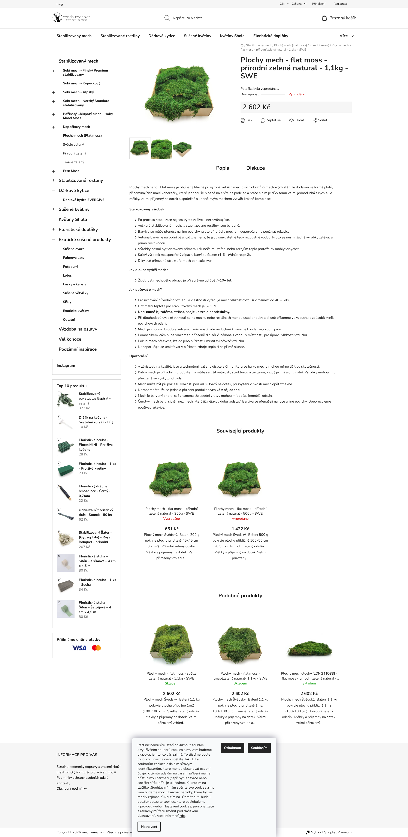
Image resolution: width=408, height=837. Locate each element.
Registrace (340, 4)
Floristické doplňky (78, 229)
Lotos (67, 275)
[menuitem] (74, 35)
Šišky (67, 301)
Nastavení (149, 826)
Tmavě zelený (73, 162)
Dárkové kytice (74, 190)
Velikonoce (70, 339)
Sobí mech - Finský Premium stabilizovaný (85, 72)
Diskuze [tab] (255, 168)
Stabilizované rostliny (81, 180)
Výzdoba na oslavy (78, 329)
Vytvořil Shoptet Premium (331, 832)
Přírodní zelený (74, 153)
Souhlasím (259, 748)
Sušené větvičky (75, 293)
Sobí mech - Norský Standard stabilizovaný (86, 103)
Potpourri (70, 266)
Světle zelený (73, 144)
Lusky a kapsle (75, 284)
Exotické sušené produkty (85, 240)
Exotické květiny (76, 310)
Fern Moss (71, 171)
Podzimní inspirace (78, 349)
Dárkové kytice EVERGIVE (84, 200)
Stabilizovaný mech (78, 61)
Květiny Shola (73, 219)
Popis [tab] (222, 168)
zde (182, 815)
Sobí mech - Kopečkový (81, 83)
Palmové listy (73, 257)
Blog (60, 4)
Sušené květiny (74, 209)
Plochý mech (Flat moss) (82, 135)
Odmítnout (232, 748)
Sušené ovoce (74, 249)
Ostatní (69, 319)
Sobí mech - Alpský (78, 92)
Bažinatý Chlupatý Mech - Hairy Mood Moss (88, 116)
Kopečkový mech (76, 126)
